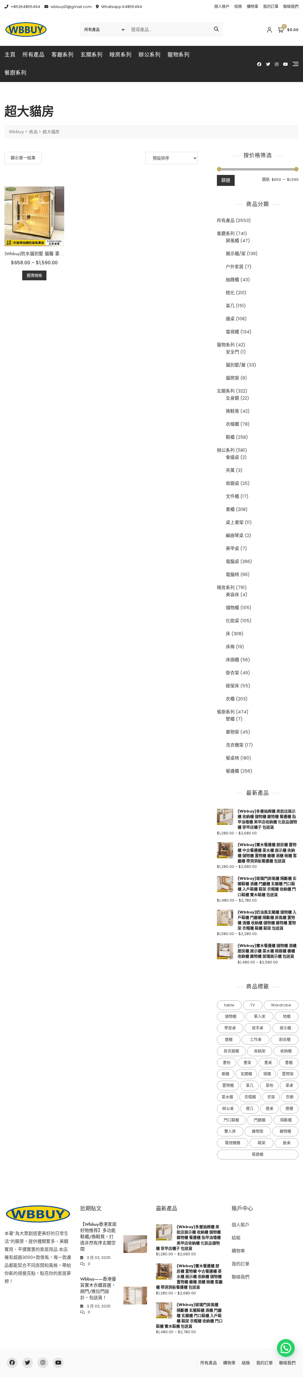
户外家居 (235, 266)
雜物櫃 (285, 1131)
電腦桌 (232, 561)
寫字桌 (257, 1028)
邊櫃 (289, 1108)
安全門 (232, 352)
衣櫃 (230, 699)
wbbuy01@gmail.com (71, 6)
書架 (247, 1062)
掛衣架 (232, 673)
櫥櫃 (225, 1074)
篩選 (225, 180)
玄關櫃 (246, 1074)
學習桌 (230, 1028)
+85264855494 (25, 6)
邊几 (250, 1108)
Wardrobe (281, 1005)
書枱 (227, 1062)
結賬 (238, 6)
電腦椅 (232, 574)
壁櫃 (230, 719)
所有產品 (33, 55)
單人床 (259, 1016)
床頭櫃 (232, 660)
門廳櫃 (259, 1120)
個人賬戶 (222, 6)
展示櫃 (285, 1028)
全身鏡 (232, 398)
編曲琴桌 (235, 535)
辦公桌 (228, 1108)
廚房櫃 (285, 1039)
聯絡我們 (291, 6)
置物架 (232, 732)
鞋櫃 (230, 437)
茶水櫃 (227, 1097)
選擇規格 (34, 275)
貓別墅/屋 (236, 365)
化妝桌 (232, 620)
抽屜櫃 (232, 279)
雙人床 (230, 1131)
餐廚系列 (15, 73)
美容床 (232, 594)
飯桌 (287, 1143)
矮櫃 (267, 1074)
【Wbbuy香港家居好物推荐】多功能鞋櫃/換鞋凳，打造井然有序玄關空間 (98, 1236)
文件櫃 (232, 496)
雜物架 (257, 1131)
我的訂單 (270, 6)
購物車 (252, 6)
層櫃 (229, 1039)
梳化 (230, 292)
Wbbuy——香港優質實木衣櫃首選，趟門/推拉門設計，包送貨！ (98, 1288)
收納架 (259, 1051)
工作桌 (256, 1039)
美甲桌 (232, 548)
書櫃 (230, 509)
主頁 (9, 55)
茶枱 (269, 1085)
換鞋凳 (232, 411)
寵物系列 (178, 55)
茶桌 (289, 1085)
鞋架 (261, 1143)
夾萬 (230, 470)
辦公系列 (149, 55)
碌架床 (232, 686)
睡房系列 (120, 55)
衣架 (271, 1097)
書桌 (268, 1062)
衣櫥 (290, 1097)
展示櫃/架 (236, 253)
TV (252, 1005)
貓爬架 (232, 378)
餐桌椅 (232, 758)
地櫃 (287, 1016)
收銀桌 (232, 483)
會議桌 (232, 457)
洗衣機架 (235, 745)
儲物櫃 (232, 607)
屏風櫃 (232, 240)
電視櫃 (232, 332)
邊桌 (230, 319)
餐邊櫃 (232, 771)
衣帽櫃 (232, 424)
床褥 (230, 647)
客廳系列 (62, 55)
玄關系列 (91, 55)
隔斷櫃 (286, 1120)
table (229, 1005)
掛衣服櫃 (231, 1051)
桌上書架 (235, 522)
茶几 (230, 306)
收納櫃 (286, 1051)
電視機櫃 (232, 1143)
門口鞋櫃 (231, 1120)
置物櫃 (228, 1085)
